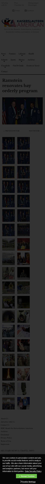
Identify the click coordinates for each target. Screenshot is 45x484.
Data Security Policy (33, 471)
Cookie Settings (29, 482)
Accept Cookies (27, 476)
